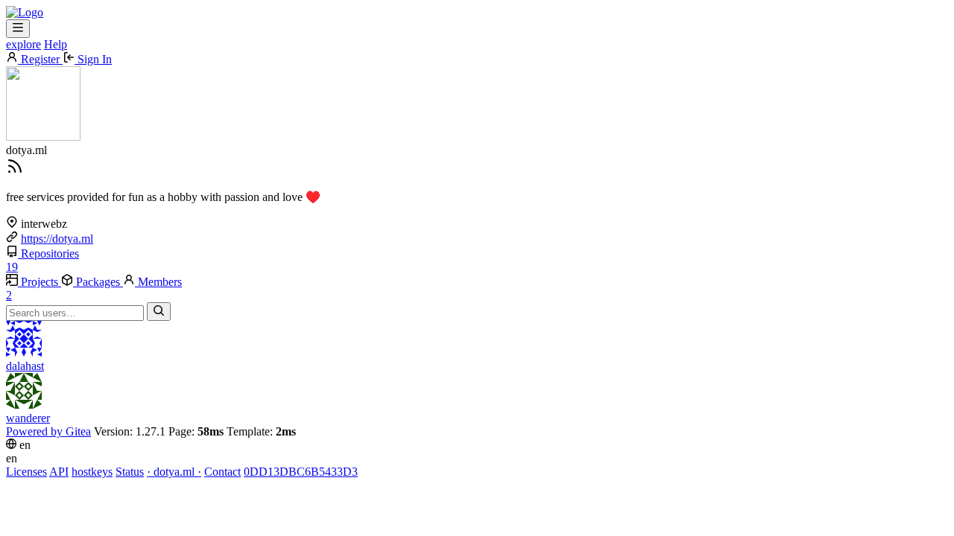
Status (130, 471)
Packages (98, 281)
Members (94, 288)
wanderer (28, 418)
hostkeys (92, 471)
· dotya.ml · (174, 471)
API (59, 471)
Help (55, 44)
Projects (39, 281)
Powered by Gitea (48, 431)
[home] (24, 12)
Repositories (42, 260)
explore (23, 44)
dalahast (25, 366)
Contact (222, 471)
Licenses (26, 471)
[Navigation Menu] (18, 28)
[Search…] (159, 311)
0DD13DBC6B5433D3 (301, 471)
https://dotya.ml (57, 238)
